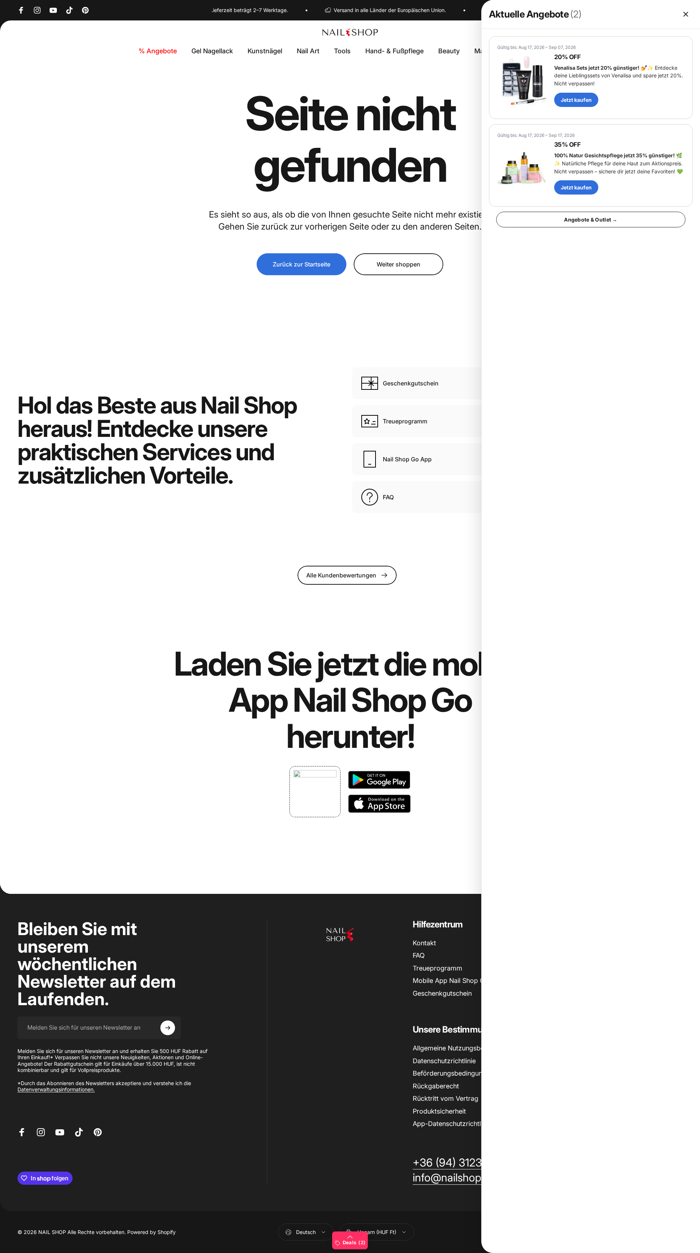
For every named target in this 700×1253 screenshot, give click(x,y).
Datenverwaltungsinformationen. (56, 1089)
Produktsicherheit (439, 1111)
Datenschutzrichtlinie (444, 1061)
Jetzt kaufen (576, 100)
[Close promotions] (686, 14)
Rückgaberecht (436, 1086)
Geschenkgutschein (442, 993)
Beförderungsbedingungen (453, 1073)
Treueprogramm (437, 968)
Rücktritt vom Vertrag (445, 1098)
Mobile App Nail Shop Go (451, 980)
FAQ (419, 955)
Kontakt (424, 943)
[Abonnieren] (167, 1028)
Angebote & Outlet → (590, 219)
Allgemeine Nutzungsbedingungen (464, 1048)
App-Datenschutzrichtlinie (452, 1123)
